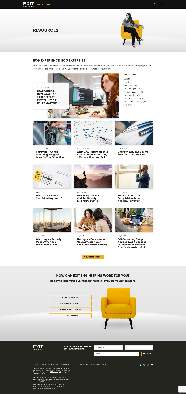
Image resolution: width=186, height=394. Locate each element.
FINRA (62, 370)
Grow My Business (70, 297)
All (127, 79)
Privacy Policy (84, 365)
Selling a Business (133, 92)
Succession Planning (134, 98)
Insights (129, 82)
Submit (146, 354)
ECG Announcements (135, 101)
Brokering (129, 105)
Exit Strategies (132, 88)
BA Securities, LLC (48, 370)
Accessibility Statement (98, 365)
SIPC (65, 370)
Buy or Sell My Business (70, 304)
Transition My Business (70, 310)
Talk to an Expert (70, 316)
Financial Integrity (133, 85)
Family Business (132, 95)
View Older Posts (92, 257)
